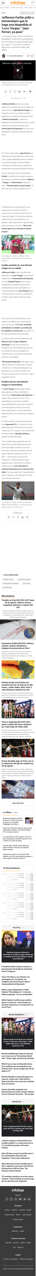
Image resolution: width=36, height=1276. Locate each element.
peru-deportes (7, 587)
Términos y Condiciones (10, 1259)
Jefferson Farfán (8, 579)
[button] (3, 3)
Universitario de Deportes (10, 583)
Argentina (14, 1210)
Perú (3, 13)
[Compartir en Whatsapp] (6, 91)
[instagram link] (15, 1199)
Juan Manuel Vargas (24, 579)
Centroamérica (26, 1215)
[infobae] (18, 3)
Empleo (22, 1231)
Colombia (22, 1210)
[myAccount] (32, 2)
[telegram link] (24, 1199)
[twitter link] (11, 1199)
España (29, 1210)
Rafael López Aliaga (10, 7)
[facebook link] (7, 1199)
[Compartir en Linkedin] (19, 91)
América (7, 1210)
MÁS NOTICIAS (18, 803)
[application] (18, 70)
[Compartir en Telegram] (24, 91)
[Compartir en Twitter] (15, 91)
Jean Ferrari (26, 583)
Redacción (15, 1231)
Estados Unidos (9, 1215)
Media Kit (20, 1247)
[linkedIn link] (29, 1199)
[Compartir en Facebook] (10, 91)
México (18, 1215)
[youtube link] (20, 1199)
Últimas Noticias (18, 1219)
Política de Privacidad (26, 1259)
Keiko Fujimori (22, 7)
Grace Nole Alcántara (16, 56)
